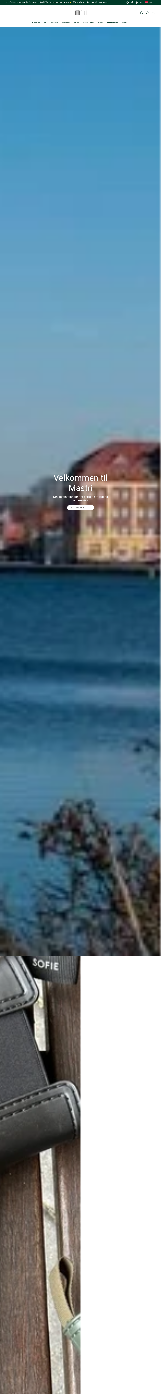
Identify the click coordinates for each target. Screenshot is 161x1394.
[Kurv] (153, 13)
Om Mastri (103, 2)
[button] (147, 13)
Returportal (92, 2)
